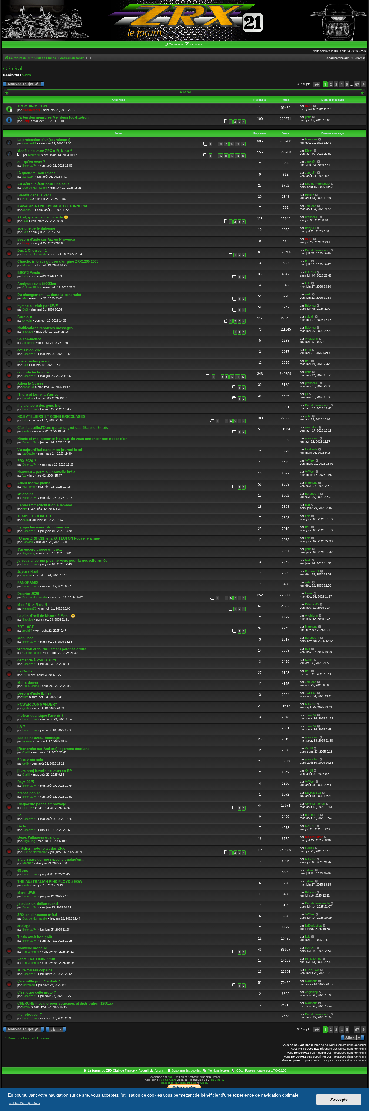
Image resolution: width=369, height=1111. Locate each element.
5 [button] (347, 84)
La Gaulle (28, 453)
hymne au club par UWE (37, 306)
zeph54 (27, 630)
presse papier (28, 793)
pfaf (24, 508)
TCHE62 (310, 693)
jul (306, 394)
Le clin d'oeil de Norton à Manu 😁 (46, 616)
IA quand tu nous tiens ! (37, 173)
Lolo (25, 221)
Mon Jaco (25, 638)
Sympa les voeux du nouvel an (43, 527)
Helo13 (27, 198)
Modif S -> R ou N (32, 605)
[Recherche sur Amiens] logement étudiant (53, 749)
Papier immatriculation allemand (44, 505)
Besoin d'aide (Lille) (34, 693)
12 (243, 376)
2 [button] (331, 84)
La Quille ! (26, 671)
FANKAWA (312, 969)
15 (220, 155)
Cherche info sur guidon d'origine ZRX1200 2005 (57, 262)
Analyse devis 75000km (36, 284)
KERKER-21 (313, 792)
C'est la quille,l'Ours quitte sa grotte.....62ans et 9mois (62, 428)
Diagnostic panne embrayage (41, 804)
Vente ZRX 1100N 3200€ (36, 959)
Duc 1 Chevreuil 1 (32, 250)
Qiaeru (204, 1082)
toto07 (26, 1007)
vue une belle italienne (36, 228)
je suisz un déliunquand (37, 904)
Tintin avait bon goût (34, 937)
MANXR (310, 704)
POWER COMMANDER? (37, 704)
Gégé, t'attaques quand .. (38, 837)
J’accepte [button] (339, 1099)
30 (220, 144)
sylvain (27, 320)
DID (25, 276)
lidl (20, 815)
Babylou (310, 228)
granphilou (311, 216)
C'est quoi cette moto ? (36, 992)
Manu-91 (28, 265)
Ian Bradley (217, 1079)
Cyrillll (26, 752)
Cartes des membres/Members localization (53, 117)
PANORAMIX (27, 583)
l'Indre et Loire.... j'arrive (37, 394)
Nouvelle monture (32, 948)
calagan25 (29, 143)
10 (231, 376)
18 (237, 155)
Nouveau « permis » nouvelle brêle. (46, 472)
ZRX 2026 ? (26, 461)
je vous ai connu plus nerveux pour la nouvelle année (62, 560)
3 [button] (336, 84)
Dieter (309, 150)
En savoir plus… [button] (24, 1102)
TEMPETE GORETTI (34, 516)
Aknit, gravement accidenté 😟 (42, 217)
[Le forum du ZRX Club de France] (184, 20)
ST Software (168, 1079)
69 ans (22, 870)
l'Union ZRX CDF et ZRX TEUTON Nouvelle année (58, 538)
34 (243, 144)
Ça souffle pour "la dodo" (38, 981)
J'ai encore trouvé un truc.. (39, 549)
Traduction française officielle (178, 1082)
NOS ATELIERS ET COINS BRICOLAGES (51, 417)
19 (243, 155)
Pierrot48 (28, 807)
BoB (25, 232)
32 (231, 144)
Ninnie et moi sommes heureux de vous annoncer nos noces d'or (72, 439)
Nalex (309, 593)
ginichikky (311, 427)
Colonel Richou (32, 287)
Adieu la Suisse (30, 383)
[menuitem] (173, 44)
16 (226, 155)
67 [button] (357, 84)
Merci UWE (26, 893)
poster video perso (33, 361)
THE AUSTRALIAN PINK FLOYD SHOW (49, 882)
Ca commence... (30, 339)
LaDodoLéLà (313, 925)
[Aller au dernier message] (315, 105)
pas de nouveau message (38, 738)
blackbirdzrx (31, 110)
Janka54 (310, 161)
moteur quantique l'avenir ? (40, 715)
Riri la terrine (30, 686)
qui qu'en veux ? (31, 162)
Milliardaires (27, 682)
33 (237, 144)
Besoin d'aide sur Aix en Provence (46, 239)
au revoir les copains (34, 970)
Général (12, 69)
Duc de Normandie (34, 187)
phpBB (172, 1076)
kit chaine (25, 494)
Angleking (28, 342)
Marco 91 (34, 155)
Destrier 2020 (28, 594)
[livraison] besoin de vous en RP (44, 771)
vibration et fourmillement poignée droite (51, 649)
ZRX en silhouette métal (37, 915)
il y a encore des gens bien (39, 405)
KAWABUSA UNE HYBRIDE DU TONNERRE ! (54, 206)
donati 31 (28, 387)
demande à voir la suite (36, 660)
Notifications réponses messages (45, 328)
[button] (316, 84)
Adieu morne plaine (33, 483)
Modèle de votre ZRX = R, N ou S (44, 151)
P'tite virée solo (30, 760)
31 (226, 144)
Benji (308, 105)
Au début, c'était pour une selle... (45, 184)
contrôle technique (33, 372)
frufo (308, 349)
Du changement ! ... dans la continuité (49, 295)
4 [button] (342, 84)
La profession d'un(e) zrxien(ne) (43, 140)
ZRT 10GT (25, 627)
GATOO (310, 272)
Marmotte (311, 139)
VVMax (309, 460)
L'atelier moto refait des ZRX (41, 848)
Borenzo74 (29, 165)
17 (231, 155)
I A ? (21, 727)
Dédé (21, 826)
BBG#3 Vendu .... (31, 273)
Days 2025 (25, 782)
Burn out (24, 317)
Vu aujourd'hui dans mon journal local (49, 450)
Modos (26, 74)
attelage (23, 926)
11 (237, 376)
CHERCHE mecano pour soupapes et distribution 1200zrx (65, 1003)
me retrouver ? (29, 1014)
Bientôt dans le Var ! (34, 195)
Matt (25, 298)
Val (24, 475)
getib (308, 117)
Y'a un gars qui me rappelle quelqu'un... (51, 859)
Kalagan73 (29, 608)
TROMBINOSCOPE (33, 106)
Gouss (309, 848)
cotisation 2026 (29, 350)
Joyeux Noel (27, 572)
